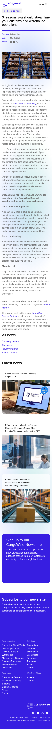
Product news (8, 352)
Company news (9, 341)
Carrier (30, 668)
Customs (31, 648)
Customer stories (10, 687)
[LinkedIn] (11, 42)
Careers (31, 680)
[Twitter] (43, 712)
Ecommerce (32, 655)
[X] (17, 42)
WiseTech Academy (11, 680)
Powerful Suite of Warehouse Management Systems (12, 655)
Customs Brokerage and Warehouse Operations (11, 664)
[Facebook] (14, 42)
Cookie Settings (44, 720)
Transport (31, 661)
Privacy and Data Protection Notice (21, 720)
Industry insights (10, 349)
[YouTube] (47, 712)
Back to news (13, 11)
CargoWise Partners (12, 677)
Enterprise (32, 658)
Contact (5, 693)
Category (5, 34)
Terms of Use (45, 717)
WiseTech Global (34, 673)
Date (4, 38)
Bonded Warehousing (25, 103)
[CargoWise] (12, 4)
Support (6, 684)
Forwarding (32, 645)
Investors (31, 677)
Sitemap (34, 717)
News (5, 690)
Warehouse (32, 652)
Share (4, 42)
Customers (7, 345)
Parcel (30, 664)
